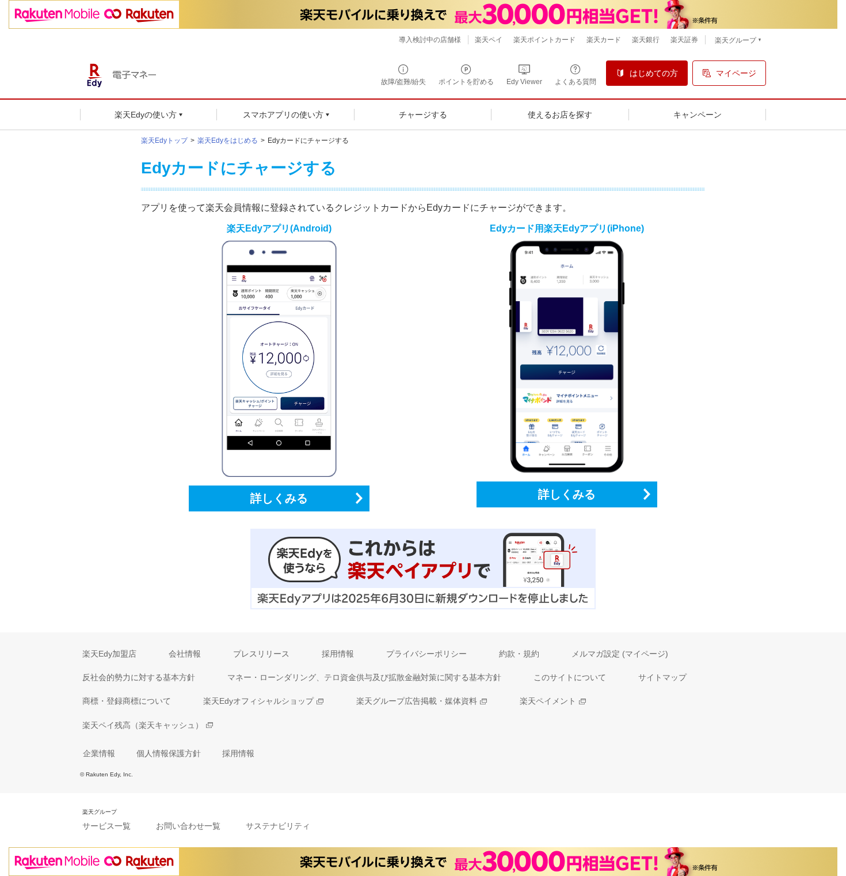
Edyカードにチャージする (308, 140)
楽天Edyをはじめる (227, 140)
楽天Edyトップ (164, 140)
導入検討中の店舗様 (430, 40)
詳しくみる (279, 498)
